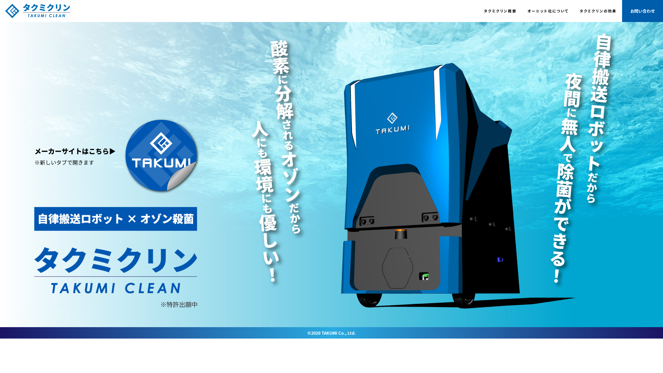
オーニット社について (548, 10)
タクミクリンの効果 (598, 10)
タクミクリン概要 (500, 10)
